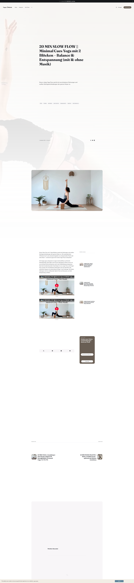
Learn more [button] (36, 581)
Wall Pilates (27, 7)
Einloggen (120, 7)
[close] (133, 1)
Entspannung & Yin (63, 103)
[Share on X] (90, 140)
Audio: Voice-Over (56, 103)
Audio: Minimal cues (76, 103)
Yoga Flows (69, 103)
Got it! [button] (119, 581)
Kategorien (21, 7)
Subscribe (87, 361)
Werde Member (127, 7)
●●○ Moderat (50, 103)
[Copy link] (70, 350)
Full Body (45, 103)
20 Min (41, 103)
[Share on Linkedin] (94, 140)
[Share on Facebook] (92, 140)
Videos (16, 7)
